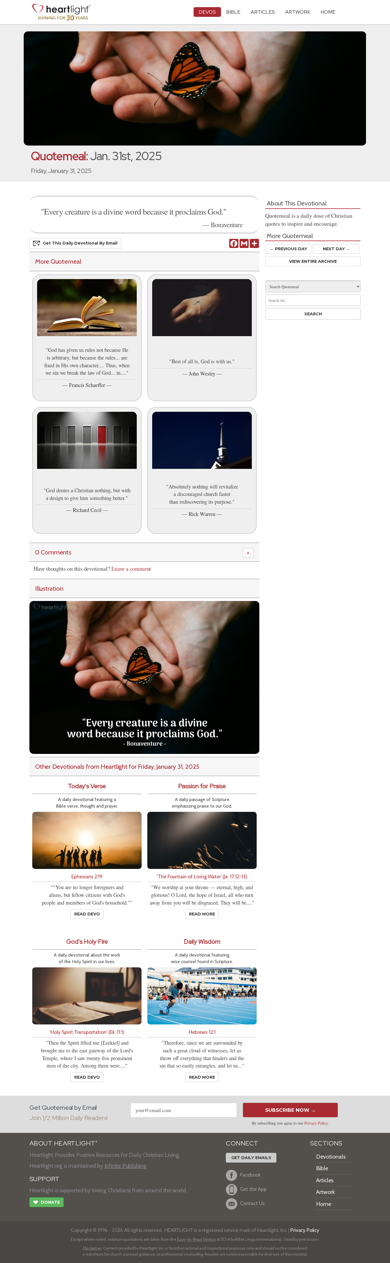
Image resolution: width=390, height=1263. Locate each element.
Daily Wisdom (202, 941)
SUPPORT (44, 1179)
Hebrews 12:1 (202, 1032)
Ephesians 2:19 (86, 876)
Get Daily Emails (251, 1157)
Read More (202, 914)
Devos (207, 12)
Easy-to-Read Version (196, 1239)
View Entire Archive (313, 261)
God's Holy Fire (87, 941)
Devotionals (330, 1156)
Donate (46, 1202)
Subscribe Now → (290, 1110)
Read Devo (87, 914)
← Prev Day (288, 248)
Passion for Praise (202, 786)
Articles (263, 12)
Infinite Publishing (125, 1165)
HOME (328, 12)
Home (323, 1204)
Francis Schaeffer (87, 384)
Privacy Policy (316, 1123)
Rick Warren (202, 513)
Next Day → (336, 248)
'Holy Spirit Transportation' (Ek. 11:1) (87, 1032)
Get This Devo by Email (80, 243)
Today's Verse (87, 786)
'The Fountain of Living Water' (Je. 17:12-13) (202, 876)
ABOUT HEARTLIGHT (63, 1143)
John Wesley (202, 373)
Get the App (253, 1189)
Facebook (250, 1175)
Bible (233, 12)
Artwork (297, 12)
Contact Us (252, 1203)
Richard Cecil (87, 509)
